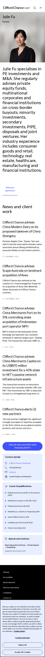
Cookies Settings (22, 638)
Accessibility (8, 577)
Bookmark (39, 451)
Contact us (7, 598)
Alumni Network (9, 583)
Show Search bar (35, 7)
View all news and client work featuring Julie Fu (22, 446)
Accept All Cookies (22, 652)
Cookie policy (19, 631)
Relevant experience (10, 189)
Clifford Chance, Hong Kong (19, 463)
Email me (12, 472)
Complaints (7, 593)
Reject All (22, 645)
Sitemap (6, 572)
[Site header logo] (18, 7)
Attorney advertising (11, 588)
